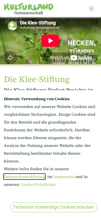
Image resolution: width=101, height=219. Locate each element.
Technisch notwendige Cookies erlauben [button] (53, 207)
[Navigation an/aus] (91, 8)
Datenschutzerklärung (24, 176)
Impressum (64, 176)
